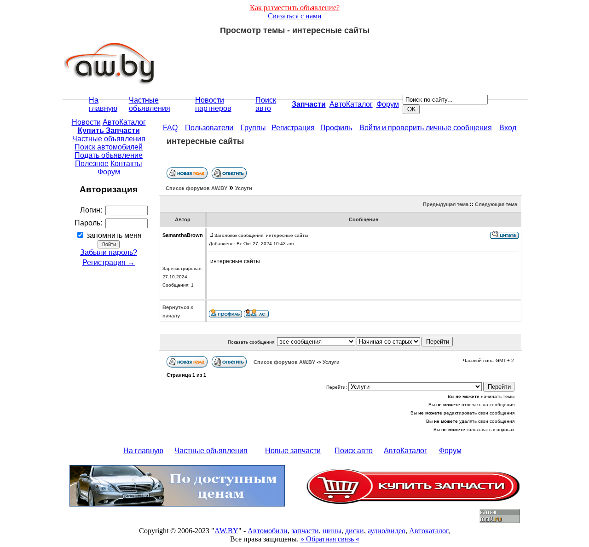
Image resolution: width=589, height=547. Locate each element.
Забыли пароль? (108, 252)
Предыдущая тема (445, 204)
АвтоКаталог (351, 104)
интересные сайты (205, 141)
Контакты (126, 163)
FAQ (170, 128)
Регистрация (293, 128)
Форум (387, 104)
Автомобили (268, 531)
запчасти (305, 531)
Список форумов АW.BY (196, 188)
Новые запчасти (293, 451)
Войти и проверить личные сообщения (425, 128)
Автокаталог (428, 531)
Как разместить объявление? (295, 8)
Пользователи (209, 128)
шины (332, 531)
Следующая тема (496, 204)
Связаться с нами (295, 16)
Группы (253, 128)
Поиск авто (265, 104)
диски (354, 531)
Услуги (243, 188)
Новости (86, 122)
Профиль (336, 128)
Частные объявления (149, 104)
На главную (103, 104)
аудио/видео (386, 531)
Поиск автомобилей (109, 147)
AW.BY (226, 531)
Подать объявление (109, 155)
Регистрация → (108, 262)
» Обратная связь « (329, 539)
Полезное (92, 163)
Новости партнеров (213, 104)
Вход (507, 128)
